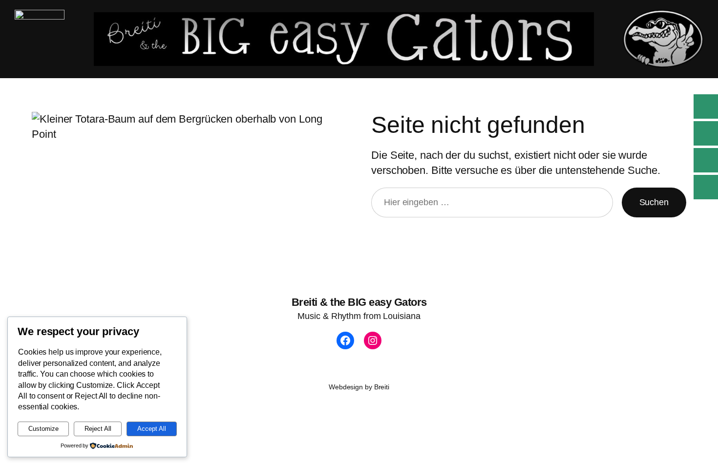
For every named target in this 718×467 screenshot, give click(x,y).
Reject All (97, 428)
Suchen (654, 202)
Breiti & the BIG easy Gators (359, 302)
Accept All (151, 428)
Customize (43, 428)
